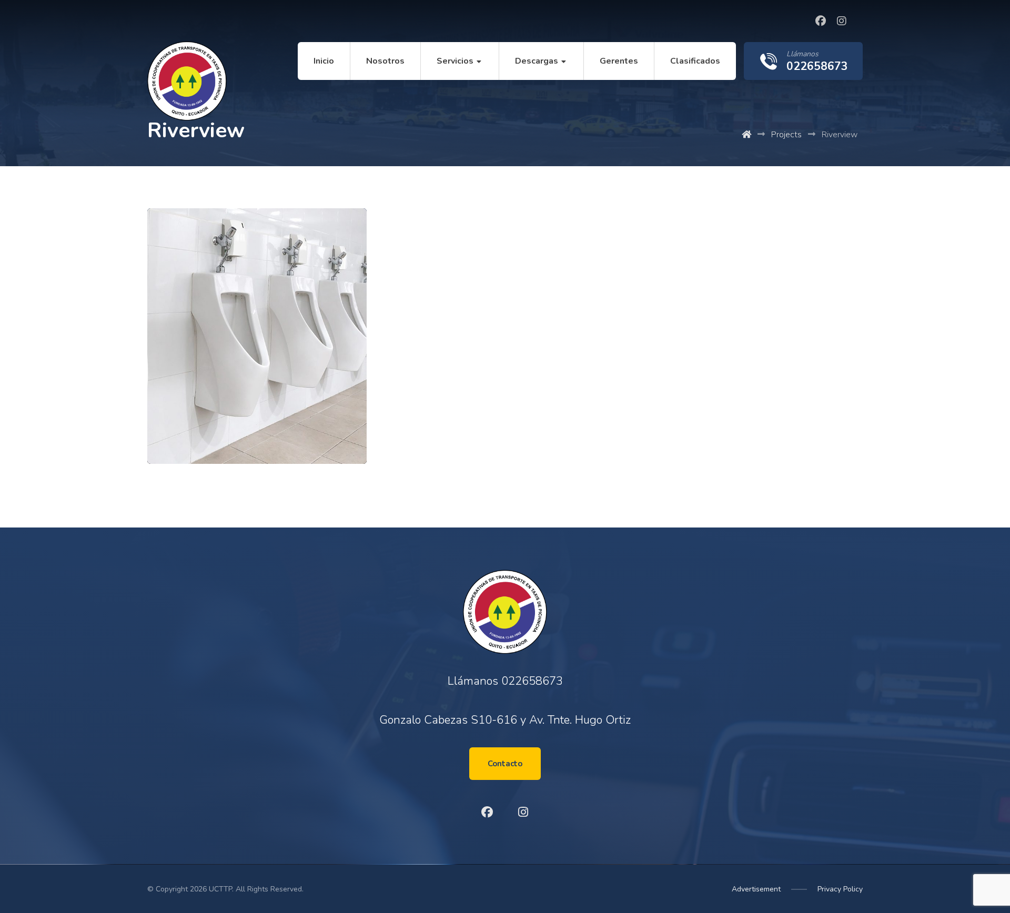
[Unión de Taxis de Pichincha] (187, 80)
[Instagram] (841, 21)
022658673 (532, 681)
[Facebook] (820, 21)
